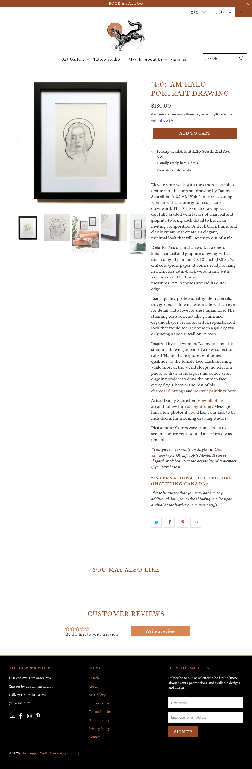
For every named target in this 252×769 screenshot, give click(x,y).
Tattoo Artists (99, 703)
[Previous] (18, 141)
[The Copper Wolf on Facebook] (21, 716)
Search (94, 678)
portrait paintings (210, 391)
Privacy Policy (99, 729)
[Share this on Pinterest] (182, 522)
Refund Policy (99, 720)
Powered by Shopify (64, 753)
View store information (176, 170)
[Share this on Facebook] (169, 522)
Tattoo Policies (100, 712)
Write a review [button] (160, 631)
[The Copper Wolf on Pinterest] (38, 716)
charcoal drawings (168, 391)
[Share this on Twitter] (156, 522)
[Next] (142, 141)
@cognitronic (199, 406)
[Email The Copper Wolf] (12, 716)
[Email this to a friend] (195, 522)
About (93, 686)
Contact (95, 737)
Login (226, 12)
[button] (76, 59)
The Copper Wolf (34, 753)
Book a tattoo (126, 3)
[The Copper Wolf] (126, 36)
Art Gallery (97, 695)
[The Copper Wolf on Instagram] (29, 716)
